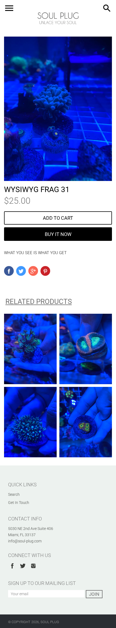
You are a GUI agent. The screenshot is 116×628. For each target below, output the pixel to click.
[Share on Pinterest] (45, 271)
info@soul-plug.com (25, 541)
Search (14, 494)
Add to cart (58, 218)
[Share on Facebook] (9, 271)
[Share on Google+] (33, 271)
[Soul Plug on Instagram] (33, 569)
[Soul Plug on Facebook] (12, 569)
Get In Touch (18, 502)
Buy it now (58, 234)
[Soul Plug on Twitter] (23, 569)
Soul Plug (49, 622)
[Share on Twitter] (21, 271)
